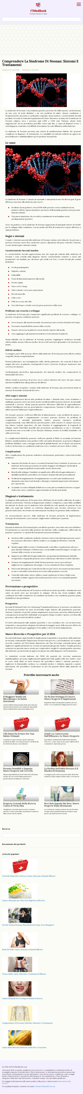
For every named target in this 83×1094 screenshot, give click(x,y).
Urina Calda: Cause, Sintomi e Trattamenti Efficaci (24, 974)
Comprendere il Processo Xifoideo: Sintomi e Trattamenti (27, 1023)
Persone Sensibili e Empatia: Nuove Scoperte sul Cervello (18, 769)
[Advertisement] (41, 40)
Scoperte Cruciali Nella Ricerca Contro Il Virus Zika (19, 804)
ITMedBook (38, 11)
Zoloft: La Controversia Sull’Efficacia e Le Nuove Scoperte (61, 734)
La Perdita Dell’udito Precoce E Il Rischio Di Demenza (61, 769)
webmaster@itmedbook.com (44, 1086)
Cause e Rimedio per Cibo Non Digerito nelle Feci (23, 900)
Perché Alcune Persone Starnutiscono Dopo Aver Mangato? (28, 925)
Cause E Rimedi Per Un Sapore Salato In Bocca (22, 998)
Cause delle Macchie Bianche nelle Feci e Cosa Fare (24, 1047)
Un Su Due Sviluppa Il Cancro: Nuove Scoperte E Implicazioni (60, 697)
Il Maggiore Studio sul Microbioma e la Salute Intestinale (15, 699)
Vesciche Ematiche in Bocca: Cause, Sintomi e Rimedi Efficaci (28, 876)
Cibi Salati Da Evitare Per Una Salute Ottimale (18, 734)
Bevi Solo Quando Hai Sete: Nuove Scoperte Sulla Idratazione (61, 804)
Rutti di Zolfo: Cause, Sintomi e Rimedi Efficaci (22, 949)
